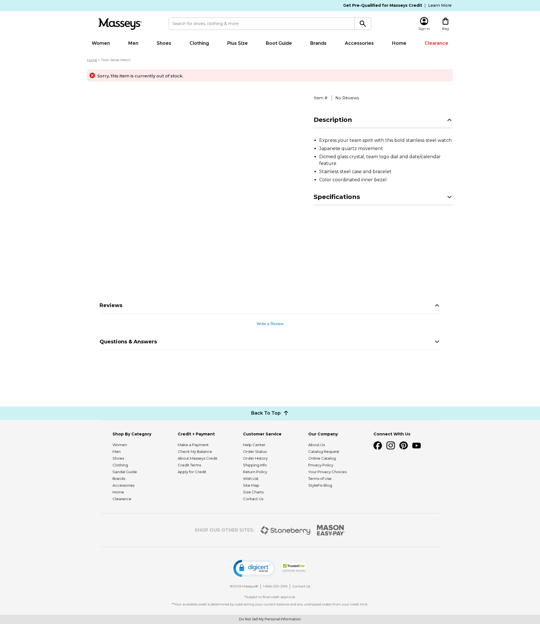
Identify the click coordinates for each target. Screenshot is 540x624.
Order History (255, 458)
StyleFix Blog (320, 485)
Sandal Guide (124, 471)
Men (133, 43)
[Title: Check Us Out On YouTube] (416, 445)
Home (399, 43)
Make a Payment (193, 444)
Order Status (255, 451)
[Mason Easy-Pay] (331, 530)
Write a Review (270, 323)
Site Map (251, 485)
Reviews (111, 305)
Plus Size (237, 43)
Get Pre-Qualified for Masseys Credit (382, 5)
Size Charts (253, 492)
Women (101, 43)
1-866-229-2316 (275, 586)
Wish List (250, 478)
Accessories (359, 43)
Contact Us (253, 498)
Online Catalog (322, 458)
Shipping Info (255, 465)
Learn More (440, 5)
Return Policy (255, 471)
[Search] (363, 23)
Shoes (164, 43)
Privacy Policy (320, 465)
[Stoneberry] (285, 530)
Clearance (436, 43)
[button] (254, 568)
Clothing (199, 43)
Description (333, 120)
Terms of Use (320, 478)
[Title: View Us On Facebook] (378, 445)
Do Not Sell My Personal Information (270, 619)
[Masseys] (120, 24)
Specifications (337, 197)
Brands (318, 43)
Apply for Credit (192, 471)
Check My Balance (195, 451)
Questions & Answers (128, 342)
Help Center (254, 444)
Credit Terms (189, 465)
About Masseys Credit (197, 458)
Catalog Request (323, 451)
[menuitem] (101, 43)
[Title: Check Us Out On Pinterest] (403, 445)
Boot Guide (279, 43)
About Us (316, 444)
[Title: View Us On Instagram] (390, 445)
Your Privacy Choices (327, 471)
